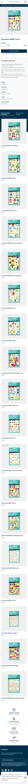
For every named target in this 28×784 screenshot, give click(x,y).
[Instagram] (2, 770)
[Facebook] (5, 770)
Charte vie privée (18, 765)
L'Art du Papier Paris (14, 2)
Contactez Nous (14, 733)
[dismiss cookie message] (25, 777)
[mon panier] (25, 2)
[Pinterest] (12, 770)
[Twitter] (8, 770)
